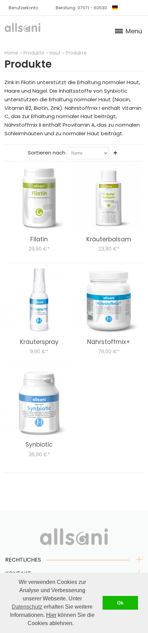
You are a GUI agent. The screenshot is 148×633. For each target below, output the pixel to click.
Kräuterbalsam (108, 239)
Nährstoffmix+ (108, 342)
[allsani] (22, 29)
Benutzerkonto (23, 8)
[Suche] (135, 7)
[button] (76, 624)
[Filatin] (39, 197)
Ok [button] (120, 603)
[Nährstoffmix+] (108, 300)
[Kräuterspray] (39, 300)
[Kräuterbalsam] (108, 197)
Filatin (39, 239)
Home (11, 53)
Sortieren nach (46, 152)
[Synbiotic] (39, 402)
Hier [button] (51, 615)
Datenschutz (27, 607)
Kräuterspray (39, 342)
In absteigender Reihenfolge (115, 153)
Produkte (33, 53)
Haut (55, 53)
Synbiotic (39, 444)
